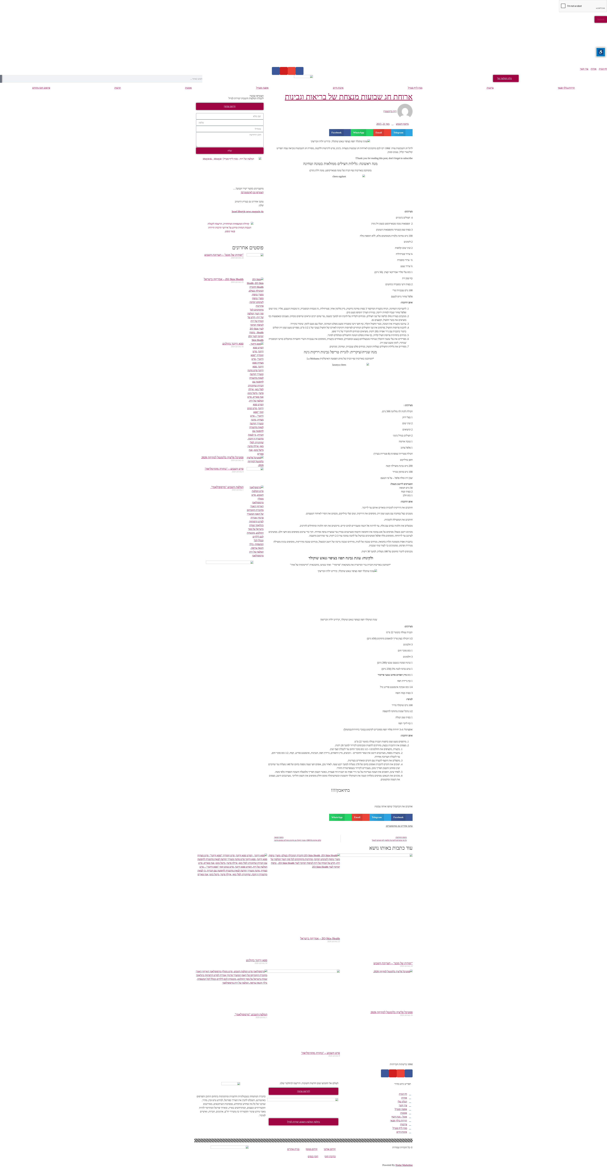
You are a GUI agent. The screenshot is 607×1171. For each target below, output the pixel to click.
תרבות (117, 87)
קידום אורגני (330, 1149)
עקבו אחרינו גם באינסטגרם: (399, 826)
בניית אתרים (293, 1149)
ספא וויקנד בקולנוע (232, 343)
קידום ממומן (311, 1149)
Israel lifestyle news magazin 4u (248, 211)
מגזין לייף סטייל (415, 87)
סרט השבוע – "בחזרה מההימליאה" (224, 468)
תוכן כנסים (313, 1156)
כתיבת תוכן (330, 1156)
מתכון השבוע (402, 124)
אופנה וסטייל (262, 87)
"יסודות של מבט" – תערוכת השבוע (223, 254)
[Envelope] (292, 71)
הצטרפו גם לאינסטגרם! (252, 192)
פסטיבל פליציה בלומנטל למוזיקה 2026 (222, 457)
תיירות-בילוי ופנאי (566, 87)
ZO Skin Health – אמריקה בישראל (223, 279)
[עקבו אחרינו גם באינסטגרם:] (272, 828)
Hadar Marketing (404, 1165)
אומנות (188, 87)
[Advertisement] (512, 45)
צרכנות (490, 87)
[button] (402, 132)
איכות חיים (338, 87)
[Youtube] (284, 71)
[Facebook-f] (409, 1073)
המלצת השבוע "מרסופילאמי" (226, 487)
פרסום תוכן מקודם (41, 87)
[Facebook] (300, 71)
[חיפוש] (1, 79)
